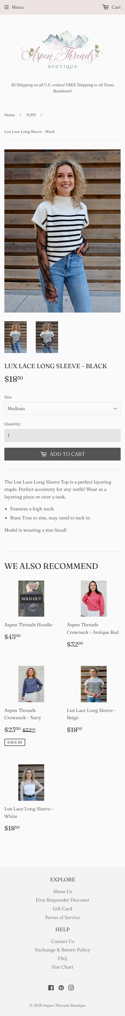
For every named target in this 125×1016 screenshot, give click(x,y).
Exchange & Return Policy (62, 949)
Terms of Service (62, 917)
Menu (18, 7)
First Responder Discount (62, 900)
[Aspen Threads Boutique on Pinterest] (61, 988)
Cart (115, 7)
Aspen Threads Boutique (64, 1005)
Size (8, 397)
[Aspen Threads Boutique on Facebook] (51, 988)
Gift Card (62, 908)
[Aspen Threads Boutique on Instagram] (71, 988)
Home (9, 114)
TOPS (31, 114)
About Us (62, 891)
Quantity (12, 423)
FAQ (62, 958)
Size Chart (62, 967)
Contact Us (62, 941)
